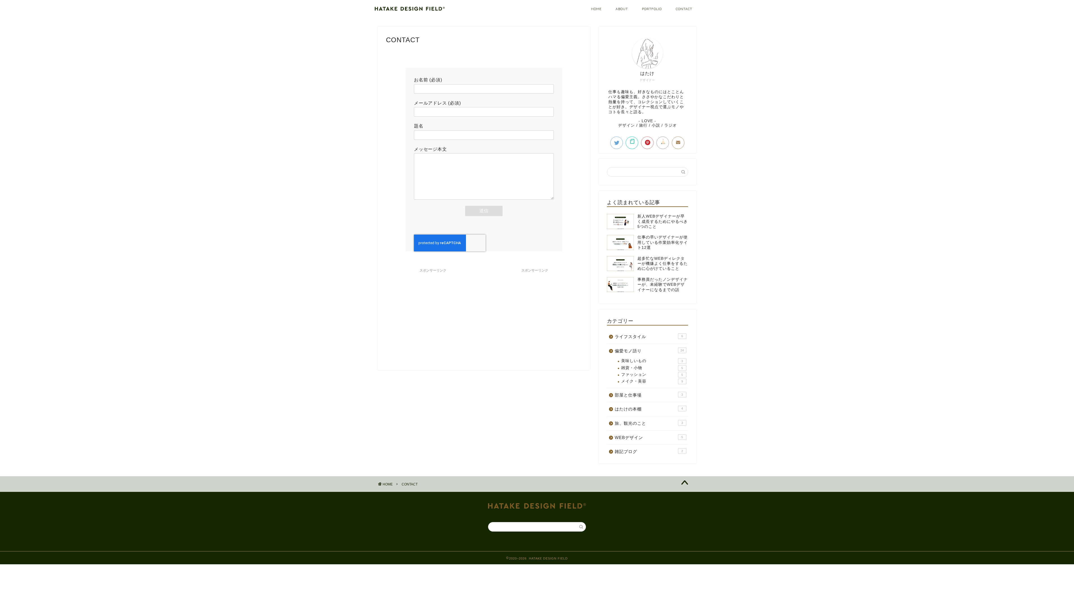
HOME (596, 9)
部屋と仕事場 (649, 395)
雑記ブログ (649, 451)
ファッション (652, 374)
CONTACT (684, 9)
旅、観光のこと (649, 423)
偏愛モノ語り (649, 350)
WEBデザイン (649, 437)
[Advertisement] (433, 314)
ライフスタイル (649, 336)
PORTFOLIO (652, 9)
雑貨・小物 (652, 368)
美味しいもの (652, 361)
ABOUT (622, 9)
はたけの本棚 (649, 409)
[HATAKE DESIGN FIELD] (410, 9)
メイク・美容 (652, 381)
